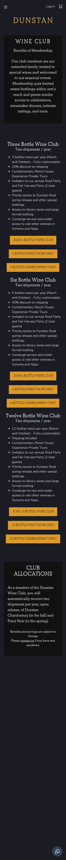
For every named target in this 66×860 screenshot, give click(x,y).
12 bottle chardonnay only (33, 538)
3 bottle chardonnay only (33, 267)
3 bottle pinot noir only (33, 253)
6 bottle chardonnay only (33, 403)
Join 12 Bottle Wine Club (33, 511)
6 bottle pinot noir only (33, 389)
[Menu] (5, 7)
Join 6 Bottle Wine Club (33, 375)
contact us (27, 640)
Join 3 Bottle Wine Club (33, 240)
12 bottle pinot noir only (33, 525)
